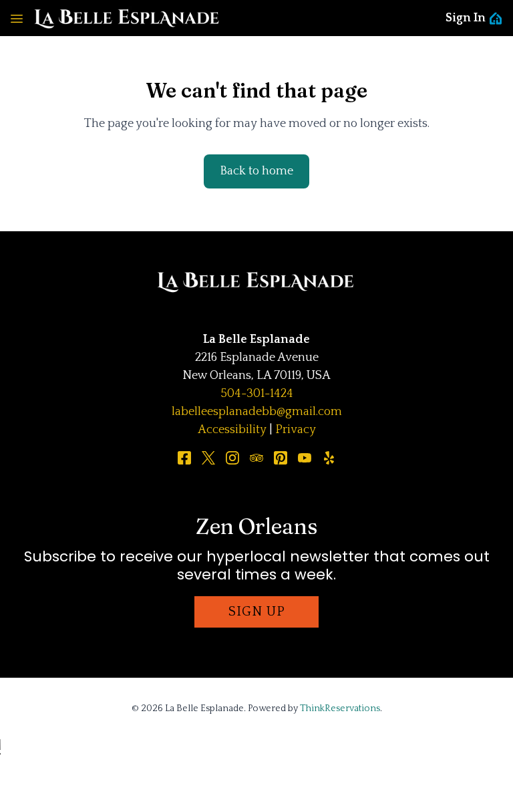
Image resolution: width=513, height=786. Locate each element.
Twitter (208, 458)
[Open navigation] (16, 18)
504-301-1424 (256, 393)
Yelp (328, 458)
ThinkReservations (340, 708)
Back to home (256, 171)
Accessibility (232, 429)
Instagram (232, 458)
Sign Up (256, 611)
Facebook (184, 458)
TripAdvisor (256, 458)
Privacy (295, 429)
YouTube (304, 458)
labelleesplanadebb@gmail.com (257, 411)
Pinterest (280, 458)
